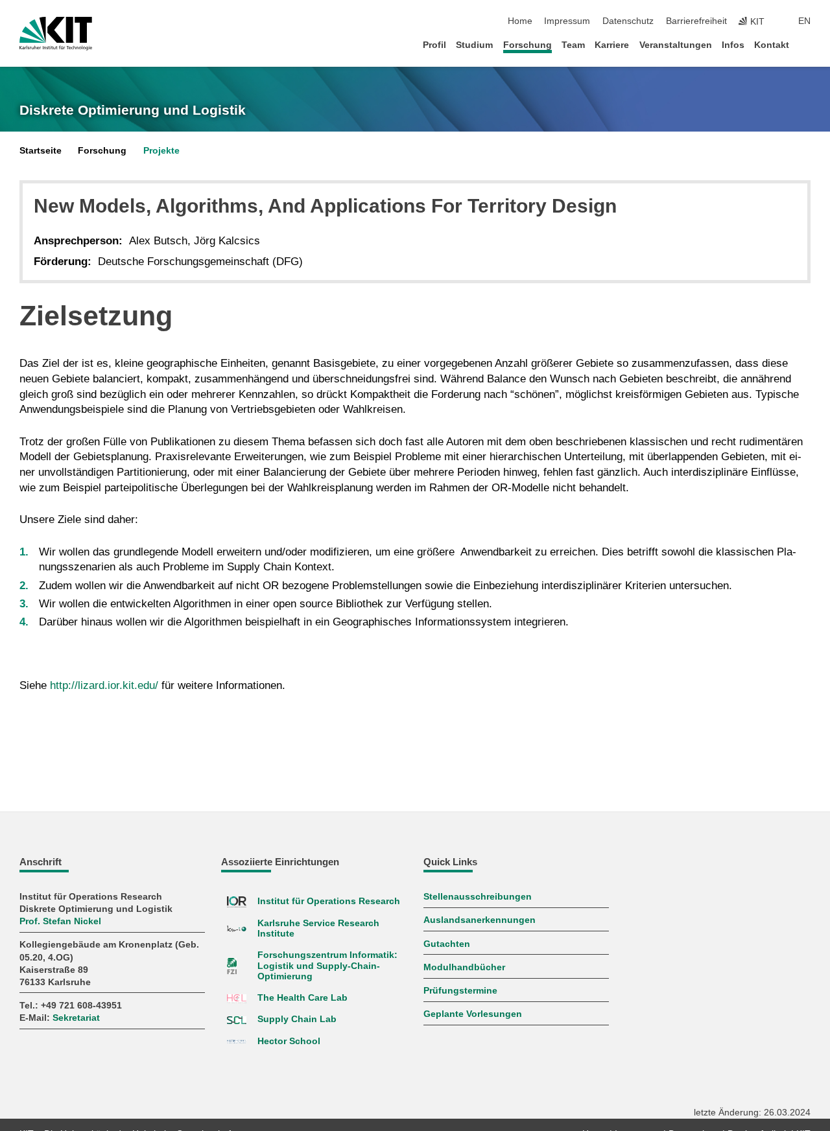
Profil (434, 45)
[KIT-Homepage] (55, 34)
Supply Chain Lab (297, 1019)
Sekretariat (76, 1018)
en (804, 21)
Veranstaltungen (675, 45)
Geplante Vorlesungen (472, 1014)
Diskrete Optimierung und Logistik (132, 110)
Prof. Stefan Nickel (60, 921)
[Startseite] (807, 44)
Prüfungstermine (460, 991)
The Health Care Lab (302, 998)
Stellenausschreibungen (477, 897)
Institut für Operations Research (328, 901)
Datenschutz (628, 21)
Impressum (567, 21)
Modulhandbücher (464, 967)
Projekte (161, 151)
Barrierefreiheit (696, 21)
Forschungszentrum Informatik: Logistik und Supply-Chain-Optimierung (327, 965)
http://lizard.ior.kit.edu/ (104, 685)
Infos (733, 45)
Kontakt (771, 45)
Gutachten (446, 944)
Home (520, 21)
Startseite (40, 151)
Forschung (527, 45)
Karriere (612, 45)
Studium (474, 45)
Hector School (288, 1041)
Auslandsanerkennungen (479, 920)
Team (573, 45)
